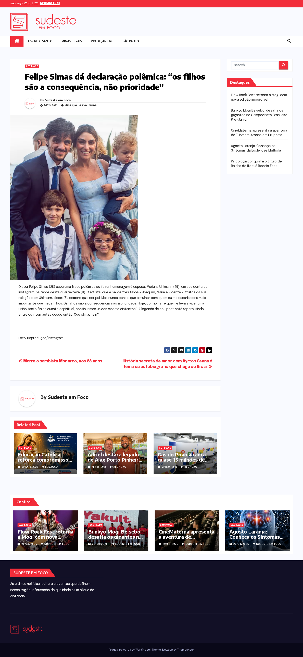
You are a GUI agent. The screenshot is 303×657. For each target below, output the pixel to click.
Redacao (51, 467)
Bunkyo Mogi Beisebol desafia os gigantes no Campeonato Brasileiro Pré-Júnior (259, 115)
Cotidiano (32, 66)
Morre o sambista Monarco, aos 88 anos (62, 361)
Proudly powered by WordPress (129, 650)
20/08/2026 (29, 544)
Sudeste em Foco (58, 100)
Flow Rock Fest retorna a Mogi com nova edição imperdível (45, 536)
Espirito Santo (40, 41)
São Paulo (131, 41)
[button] (289, 41)
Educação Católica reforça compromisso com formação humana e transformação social (45, 462)
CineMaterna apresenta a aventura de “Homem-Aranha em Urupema (186, 539)
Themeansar (185, 650)
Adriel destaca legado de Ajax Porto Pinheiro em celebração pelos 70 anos (115, 462)
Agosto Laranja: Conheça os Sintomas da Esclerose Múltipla (254, 536)
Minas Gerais (71, 41)
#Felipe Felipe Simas (81, 105)
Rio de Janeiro (102, 41)
